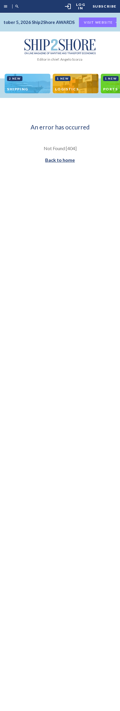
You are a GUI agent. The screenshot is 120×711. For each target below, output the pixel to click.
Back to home (60, 160)
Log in (74, 6)
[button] (6, 6)
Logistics (67, 84)
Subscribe (105, 6)
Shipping (17, 84)
